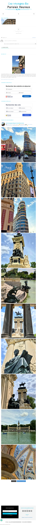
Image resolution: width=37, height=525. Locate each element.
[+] (18, 43)
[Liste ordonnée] (10, 43)
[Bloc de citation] (13, 43)
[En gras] (5, 43)
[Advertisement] (18, 491)
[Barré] (9, 43)
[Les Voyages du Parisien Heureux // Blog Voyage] (18, 2)
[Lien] (15, 43)
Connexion (34, 37)
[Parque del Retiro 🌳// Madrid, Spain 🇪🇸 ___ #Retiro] (18, 250)
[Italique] (6, 43)
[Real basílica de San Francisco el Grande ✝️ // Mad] (18, 462)
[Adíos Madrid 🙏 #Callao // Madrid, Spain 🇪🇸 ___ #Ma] (18, 144)
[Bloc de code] (14, 43)
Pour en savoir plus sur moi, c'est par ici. (7, 79)
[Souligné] (7, 43)
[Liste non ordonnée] (11, 43)
